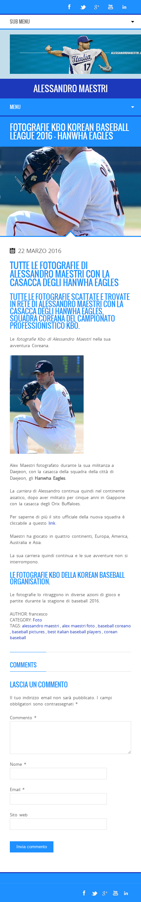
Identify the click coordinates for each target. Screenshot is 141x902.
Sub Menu (20, 21)
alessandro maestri (40, 626)
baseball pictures (28, 632)
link (52, 523)
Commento (23, 718)
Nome (18, 764)
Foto (37, 620)
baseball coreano (114, 626)
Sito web (19, 815)
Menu (15, 107)
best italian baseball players (74, 632)
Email (17, 789)
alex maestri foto (78, 626)
